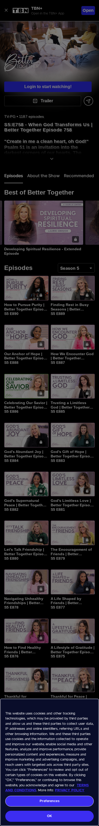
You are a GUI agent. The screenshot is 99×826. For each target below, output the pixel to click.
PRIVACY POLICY (69, 790)
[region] (49, 762)
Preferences (49, 801)
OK (49, 816)
